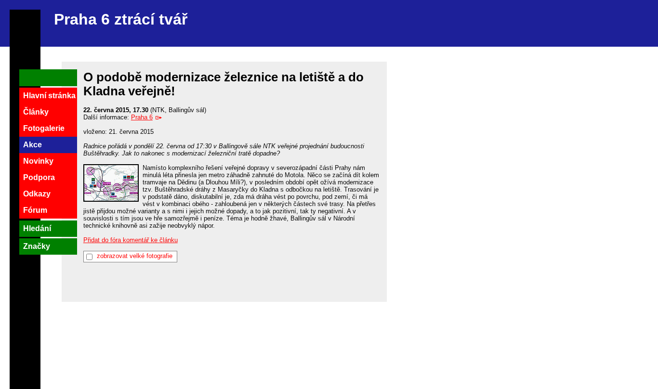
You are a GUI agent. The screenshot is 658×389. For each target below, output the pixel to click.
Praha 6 (142, 117)
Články (36, 112)
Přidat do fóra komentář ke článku (130, 240)
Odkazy (37, 194)
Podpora (39, 177)
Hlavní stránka (49, 95)
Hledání (37, 228)
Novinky (38, 161)
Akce (32, 145)
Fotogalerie (44, 128)
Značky (36, 246)
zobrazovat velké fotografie (134, 255)
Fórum (35, 210)
